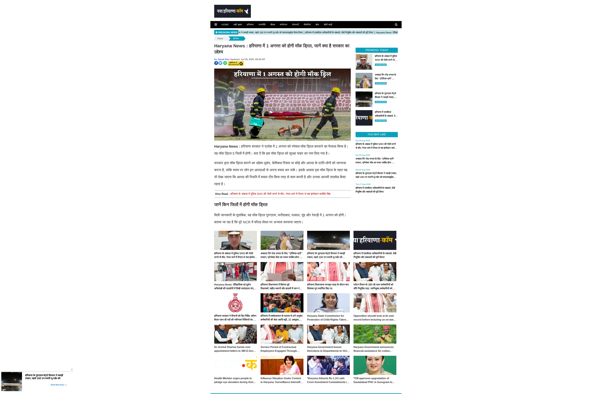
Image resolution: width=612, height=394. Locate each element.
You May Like (376, 134)
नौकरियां (307, 24)
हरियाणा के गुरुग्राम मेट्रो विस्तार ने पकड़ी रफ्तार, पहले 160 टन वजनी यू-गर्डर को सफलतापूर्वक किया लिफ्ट (376, 177)
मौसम (272, 24)
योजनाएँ (295, 24)
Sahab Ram (224, 59)
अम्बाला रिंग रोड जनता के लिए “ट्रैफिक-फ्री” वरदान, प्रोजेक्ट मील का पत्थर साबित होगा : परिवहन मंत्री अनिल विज (375, 162)
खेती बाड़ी (328, 24)
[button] (216, 24)
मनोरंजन (283, 24)
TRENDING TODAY (376, 50)
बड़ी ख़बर (238, 24)
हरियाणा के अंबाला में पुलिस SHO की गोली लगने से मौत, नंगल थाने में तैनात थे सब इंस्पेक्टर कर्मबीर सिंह (280, 193)
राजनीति (262, 24)
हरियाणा (250, 24)
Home (225, 24)
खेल (317, 24)
